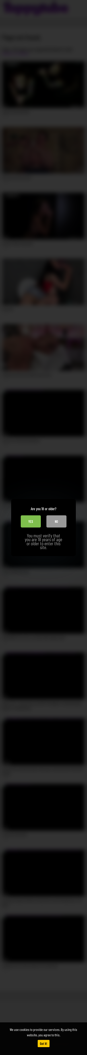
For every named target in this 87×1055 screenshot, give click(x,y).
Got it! (43, 1043)
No (56, 521)
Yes (30, 521)
